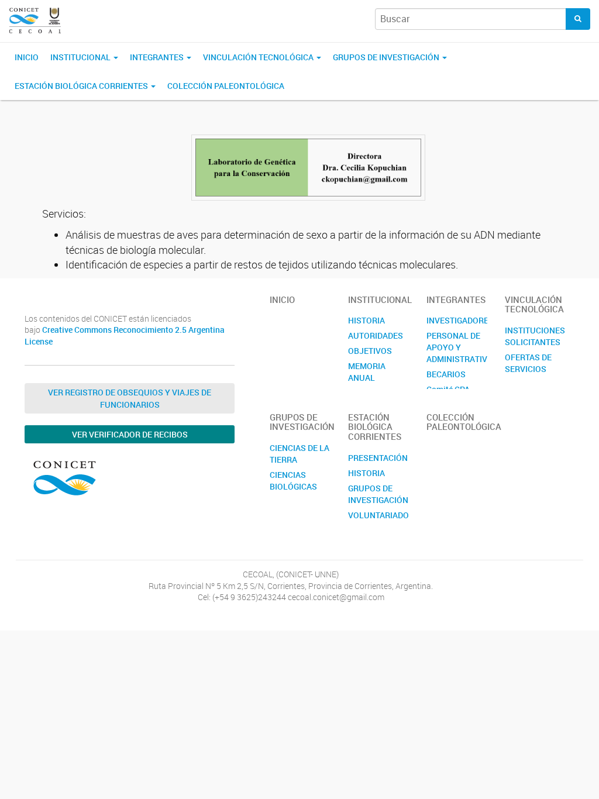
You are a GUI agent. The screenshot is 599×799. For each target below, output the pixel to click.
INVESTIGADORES (456, 320)
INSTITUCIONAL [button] (81, 57)
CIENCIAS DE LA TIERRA (299, 453)
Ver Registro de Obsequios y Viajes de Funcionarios (129, 398)
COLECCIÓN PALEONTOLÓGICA (225, 85)
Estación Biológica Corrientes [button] (82, 85)
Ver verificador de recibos (130, 434)
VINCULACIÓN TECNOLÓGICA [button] (259, 57)
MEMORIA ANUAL (366, 371)
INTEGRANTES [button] (157, 57)
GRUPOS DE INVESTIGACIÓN (378, 494)
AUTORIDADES (375, 335)
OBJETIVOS (370, 350)
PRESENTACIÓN (378, 457)
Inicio (27, 57)
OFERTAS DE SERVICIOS (528, 363)
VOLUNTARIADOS (378, 515)
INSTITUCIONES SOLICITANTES (535, 336)
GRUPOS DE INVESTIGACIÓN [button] (387, 57)
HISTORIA (366, 320)
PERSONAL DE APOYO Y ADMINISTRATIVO (456, 347)
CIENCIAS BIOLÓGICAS (293, 480)
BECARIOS (446, 374)
